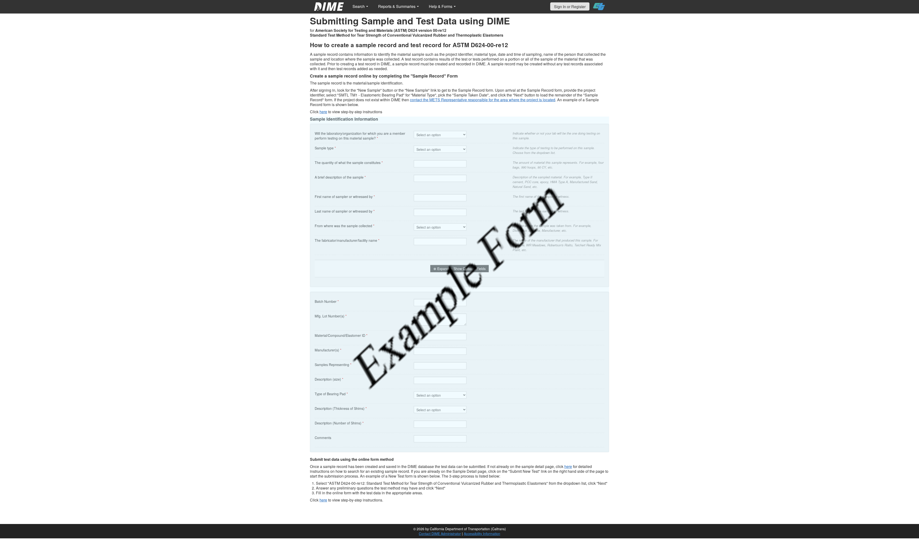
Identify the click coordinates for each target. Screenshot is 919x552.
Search (359, 6)
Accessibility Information (482, 533)
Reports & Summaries (397, 6)
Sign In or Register (570, 6)
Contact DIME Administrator (440, 533)
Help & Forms (441, 6)
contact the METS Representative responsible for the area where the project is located (482, 99)
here (323, 111)
